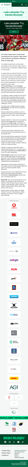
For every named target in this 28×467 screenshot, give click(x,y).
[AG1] (14, 387)
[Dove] (14, 332)
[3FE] (9, 397)
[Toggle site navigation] (2, 5)
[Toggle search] (26, 5)
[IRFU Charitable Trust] (14, 412)
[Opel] (14, 251)
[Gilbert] (14, 305)
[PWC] (14, 278)
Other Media (23, 464)
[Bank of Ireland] (14, 242)
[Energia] (14, 260)
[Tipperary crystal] (19, 397)
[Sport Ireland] (14, 341)
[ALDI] (14, 287)
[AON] (14, 269)
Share (14, 31)
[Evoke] (14, 369)
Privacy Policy (6, 453)
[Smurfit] (14, 314)
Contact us (5, 455)
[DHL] (14, 378)
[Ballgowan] (14, 351)
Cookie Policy (6, 450)
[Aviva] (14, 233)
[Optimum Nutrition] (14, 323)
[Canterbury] (14, 214)
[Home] (7, 5)
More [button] (13, 1)
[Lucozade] (14, 296)
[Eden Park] (14, 360)
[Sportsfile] (14, 403)
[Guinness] (14, 224)
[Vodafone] (14, 205)
